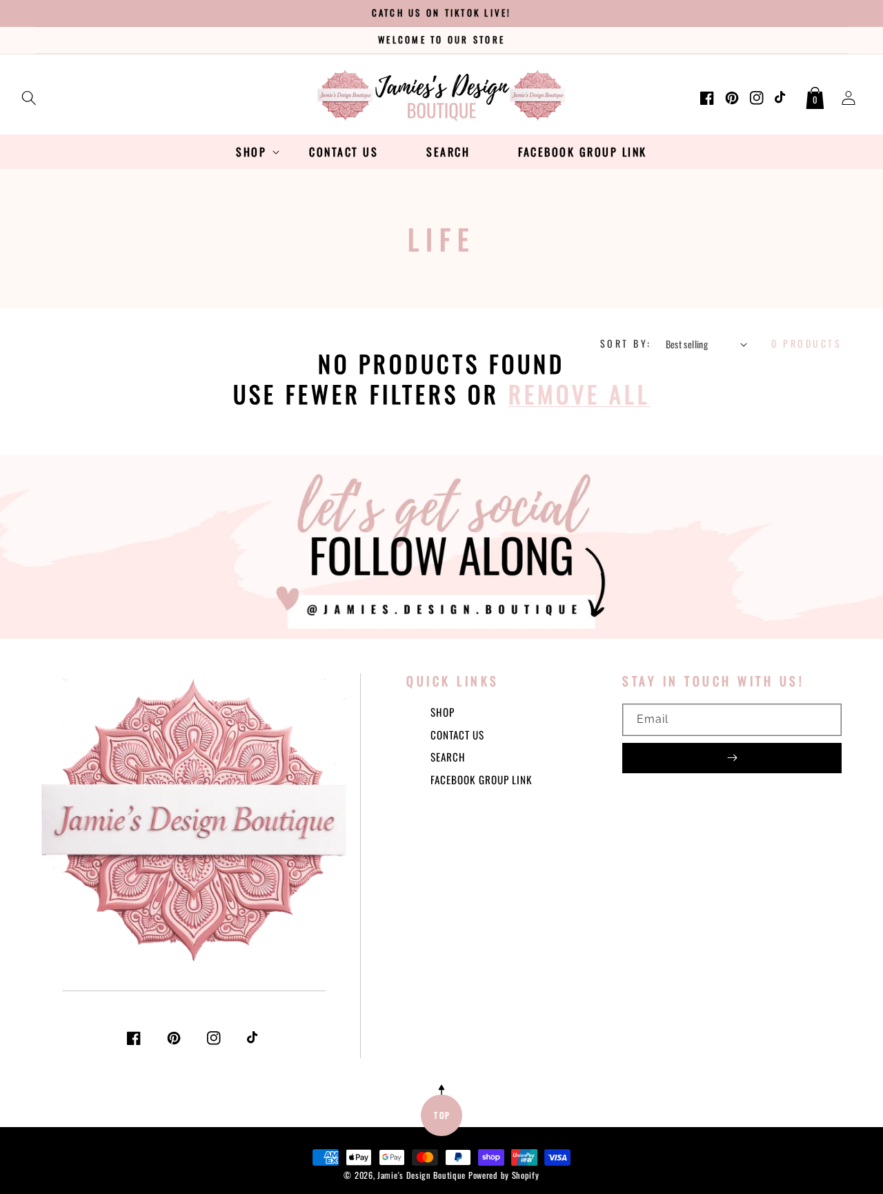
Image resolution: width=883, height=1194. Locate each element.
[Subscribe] (732, 758)
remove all (579, 394)
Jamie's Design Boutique (421, 1175)
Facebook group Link (481, 779)
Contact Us (457, 734)
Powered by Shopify (503, 1175)
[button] (29, 95)
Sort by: (626, 343)
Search (448, 756)
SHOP (442, 711)
